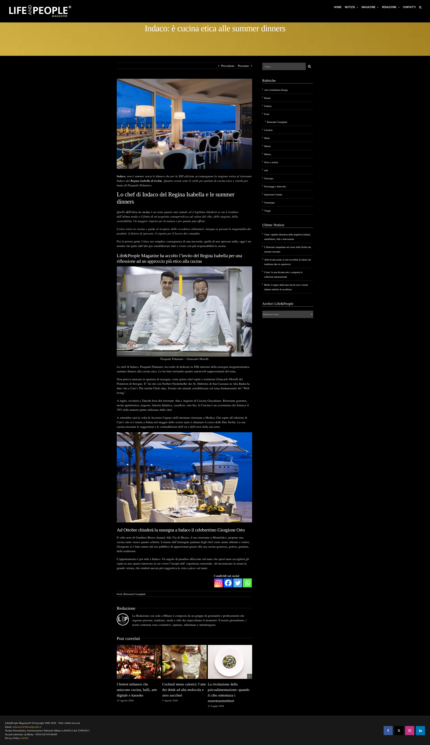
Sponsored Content (273, 194)
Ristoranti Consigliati (134, 594)
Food (119, 594)
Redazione (126, 608)
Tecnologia (269, 202)
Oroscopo (268, 178)
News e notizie (271, 162)
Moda (267, 138)
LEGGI (24, 738)
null (266, 170)
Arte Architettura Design (276, 89)
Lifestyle (268, 130)
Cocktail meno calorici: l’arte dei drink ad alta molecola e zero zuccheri (184, 689)
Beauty (267, 98)
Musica (267, 154)
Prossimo (243, 66)
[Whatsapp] (247, 582)
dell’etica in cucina (138, 212)
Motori (267, 146)
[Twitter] (237, 582)
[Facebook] (228, 582)
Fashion (268, 106)
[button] (420, 7)
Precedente (227, 66)
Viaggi (267, 210)
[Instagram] (218, 582)
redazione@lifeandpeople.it (26, 726)
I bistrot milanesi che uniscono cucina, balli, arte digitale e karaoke (137, 689)
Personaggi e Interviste (275, 186)
